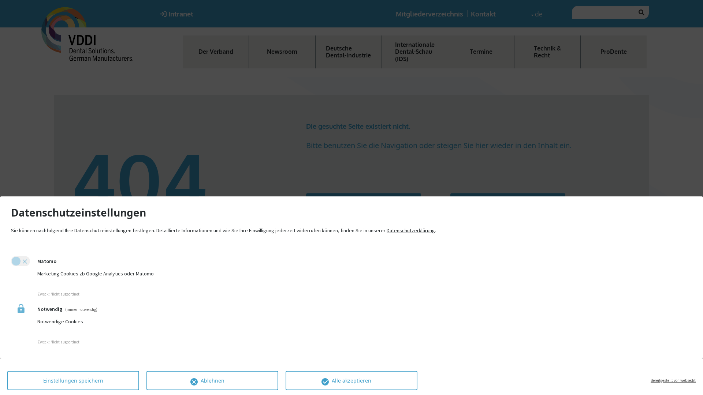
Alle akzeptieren (351, 380)
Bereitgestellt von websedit (673, 380)
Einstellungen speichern (73, 380)
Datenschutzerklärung (411, 230)
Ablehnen (212, 380)
